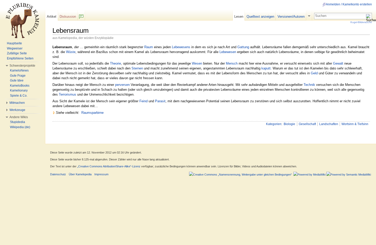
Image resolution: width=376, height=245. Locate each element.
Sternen (137, 68)
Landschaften (328, 124)
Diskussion (68, 16)
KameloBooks (19, 85)
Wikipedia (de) (20, 127)
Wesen (197, 63)
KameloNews (19, 70)
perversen (122, 85)
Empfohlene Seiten (20, 58)
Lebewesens (181, 47)
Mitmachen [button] (17, 103)
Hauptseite (14, 43)
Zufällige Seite (17, 53)
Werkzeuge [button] (17, 110)
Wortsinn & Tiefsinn (354, 124)
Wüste (70, 52)
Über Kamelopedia (80, 174)
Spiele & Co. (18, 95)
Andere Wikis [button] (18, 117)
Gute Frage (18, 75)
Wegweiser (15, 48)
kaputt (266, 68)
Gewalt (338, 63)
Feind (143, 101)
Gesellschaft (307, 124)
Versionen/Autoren (291, 16)
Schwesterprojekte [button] (22, 65)
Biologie (289, 124)
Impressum (101, 174)
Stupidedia (17, 122)
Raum (148, 47)
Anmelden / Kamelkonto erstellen (349, 4)
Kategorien (273, 124)
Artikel (51, 16)
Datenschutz (58, 174)
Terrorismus (67, 94)
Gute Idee (17, 80)
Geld (314, 73)
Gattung (243, 47)
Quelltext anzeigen (260, 16)
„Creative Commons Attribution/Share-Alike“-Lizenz (108, 166)
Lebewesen (227, 52)
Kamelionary (19, 90)
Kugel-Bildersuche (361, 22)
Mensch (232, 63)
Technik (309, 85)
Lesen (238, 16)
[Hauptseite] (22, 20)
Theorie (115, 63)
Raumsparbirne (92, 113)
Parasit (160, 101)
